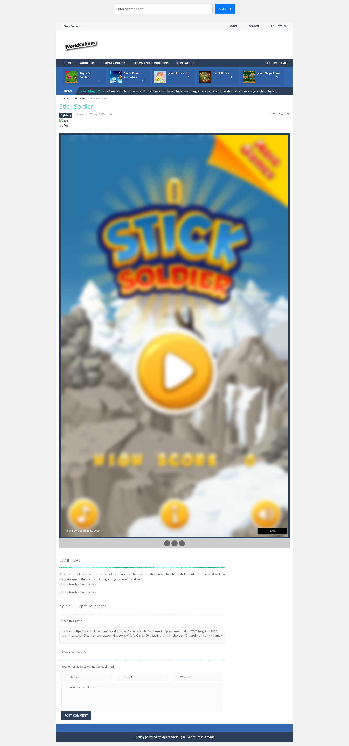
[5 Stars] (268, 113)
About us (87, 63)
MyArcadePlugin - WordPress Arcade (188, 737)
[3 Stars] (263, 113)
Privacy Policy (114, 63)
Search (225, 9)
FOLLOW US (278, 26)
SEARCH (254, 26)
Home (67, 63)
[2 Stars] (261, 113)
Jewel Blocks (221, 73)
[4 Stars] (266, 113)
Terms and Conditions (151, 63)
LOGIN (233, 26)
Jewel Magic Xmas (268, 73)
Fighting (80, 98)
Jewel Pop (87, 91)
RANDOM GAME (275, 63)
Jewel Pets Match (179, 73)
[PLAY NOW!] (71, 77)
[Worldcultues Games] (80, 44)
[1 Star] (258, 113)
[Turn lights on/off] (167, 543)
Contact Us (186, 63)
